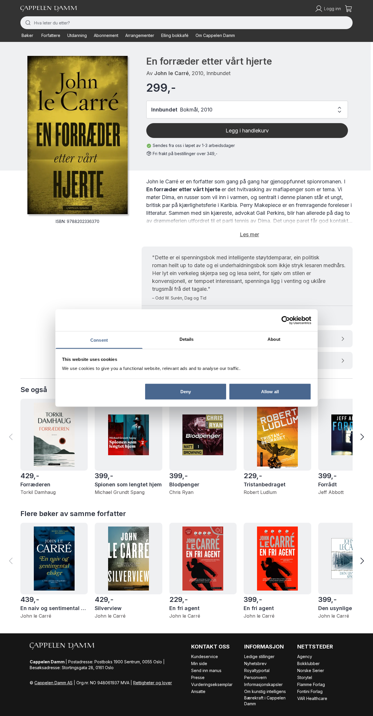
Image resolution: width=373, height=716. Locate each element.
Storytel (304, 677)
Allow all (270, 391)
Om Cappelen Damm (215, 35)
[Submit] (27, 22)
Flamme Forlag (311, 684)
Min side (199, 663)
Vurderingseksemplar (212, 684)
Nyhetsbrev (255, 663)
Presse (198, 677)
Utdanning (77, 35)
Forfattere (50, 35)
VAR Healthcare (312, 698)
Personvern (255, 677)
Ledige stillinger (259, 656)
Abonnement (106, 35)
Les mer (249, 234)
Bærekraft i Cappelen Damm (265, 700)
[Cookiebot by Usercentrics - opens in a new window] (285, 320)
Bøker (27, 35)
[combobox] (186, 22)
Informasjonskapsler (263, 684)
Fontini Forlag (310, 691)
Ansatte (198, 691)
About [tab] (274, 339)
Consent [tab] (99, 340)
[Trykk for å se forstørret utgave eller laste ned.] (77, 135)
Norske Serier (310, 670)
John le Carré (171, 73)
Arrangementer (139, 35)
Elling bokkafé (175, 35)
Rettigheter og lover (152, 682)
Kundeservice (204, 656)
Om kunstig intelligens (265, 691)
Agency (304, 656)
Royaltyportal (257, 670)
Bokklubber (308, 663)
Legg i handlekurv (247, 130)
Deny (185, 391)
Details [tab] (187, 339)
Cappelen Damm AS (53, 682)
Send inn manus (206, 670)
